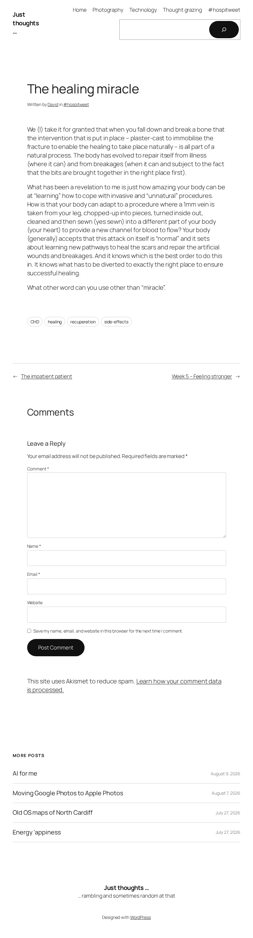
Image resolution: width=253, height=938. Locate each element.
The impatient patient (46, 376)
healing (55, 322)
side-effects (116, 322)
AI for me (25, 773)
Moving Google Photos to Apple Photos (68, 793)
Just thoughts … (26, 23)
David (53, 104)
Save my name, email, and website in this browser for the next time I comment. (108, 631)
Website (35, 602)
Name (34, 546)
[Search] (224, 29)
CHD (35, 322)
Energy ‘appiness (36, 832)
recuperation (83, 322)
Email (33, 574)
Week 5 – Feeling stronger (202, 376)
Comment (38, 469)
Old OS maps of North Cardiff (53, 812)
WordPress (140, 917)
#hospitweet (76, 104)
